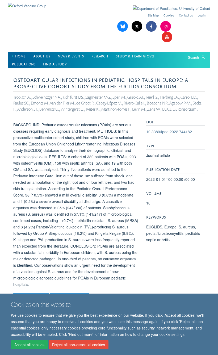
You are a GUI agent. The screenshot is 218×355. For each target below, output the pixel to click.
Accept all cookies (29, 344)
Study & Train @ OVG (135, 55)
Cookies (169, 15)
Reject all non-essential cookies (78, 344)
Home (20, 55)
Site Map (153, 15)
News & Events (71, 55)
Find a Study (55, 63)
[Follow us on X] (137, 26)
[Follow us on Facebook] (152, 26)
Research (99, 55)
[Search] (203, 57)
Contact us (186, 15)
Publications (23, 63)
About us (41, 55)
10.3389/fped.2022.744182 (169, 131)
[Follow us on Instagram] (165, 26)
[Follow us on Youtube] (167, 37)
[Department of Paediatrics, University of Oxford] (167, 8)
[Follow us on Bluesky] (123, 26)
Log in (202, 15)
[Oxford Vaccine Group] (27, 3)
